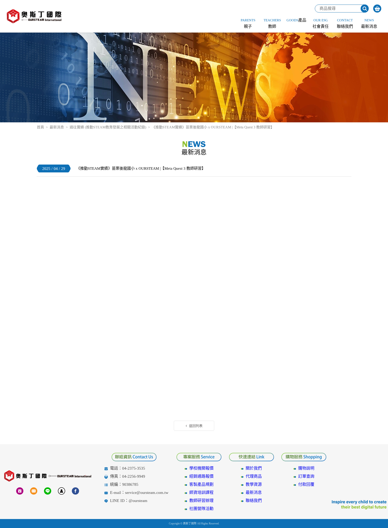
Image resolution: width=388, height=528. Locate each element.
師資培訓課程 (201, 492)
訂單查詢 (306, 476)
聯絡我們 (254, 500)
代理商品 (254, 476)
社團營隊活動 (201, 508)
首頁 (40, 127)
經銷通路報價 (201, 476)
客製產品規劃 (201, 484)
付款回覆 (306, 484)
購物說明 (306, 468)
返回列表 (196, 426)
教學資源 (254, 484)
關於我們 (254, 468)
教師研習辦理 (201, 500)
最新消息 (57, 127)
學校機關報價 (201, 468)
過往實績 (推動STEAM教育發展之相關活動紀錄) (108, 127)
